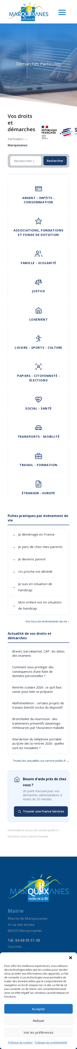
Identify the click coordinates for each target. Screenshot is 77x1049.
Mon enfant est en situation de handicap (37, 605)
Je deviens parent (29, 559)
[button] (70, 958)
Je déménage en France (33, 534)
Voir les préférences (38, 1032)
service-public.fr (48, 830)
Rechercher (55, 161)
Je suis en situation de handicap (32, 587)
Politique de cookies (20, 1042)
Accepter (38, 1009)
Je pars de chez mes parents (37, 546)
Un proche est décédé (32, 571)
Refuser (38, 1020)
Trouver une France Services (43, 811)
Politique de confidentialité (51, 1042)
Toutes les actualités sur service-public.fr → (41, 761)
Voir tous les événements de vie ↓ (47, 621)
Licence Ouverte (37, 836)
